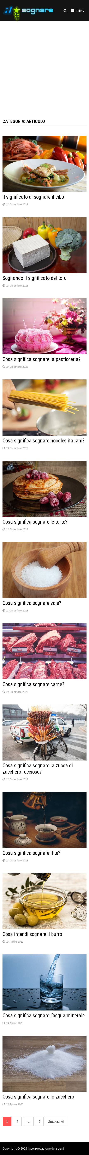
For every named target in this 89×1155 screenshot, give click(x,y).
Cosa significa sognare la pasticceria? (41, 359)
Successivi (56, 1121)
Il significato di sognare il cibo (33, 197)
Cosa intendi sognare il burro (32, 934)
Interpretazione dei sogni (46, 1148)
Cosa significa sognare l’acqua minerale (43, 1016)
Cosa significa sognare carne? (33, 684)
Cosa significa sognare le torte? (34, 522)
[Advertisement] (44, 65)
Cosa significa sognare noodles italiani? (43, 441)
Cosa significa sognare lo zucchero (38, 1097)
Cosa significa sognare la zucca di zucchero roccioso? (37, 769)
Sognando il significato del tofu (34, 278)
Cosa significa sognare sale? (31, 603)
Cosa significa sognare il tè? (31, 853)
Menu (80, 10)
